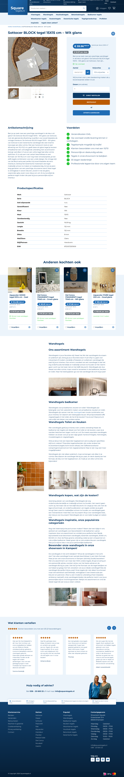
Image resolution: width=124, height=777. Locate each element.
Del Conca (39, 740)
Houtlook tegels (69, 729)
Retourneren (13, 721)
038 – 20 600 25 (97, 748)
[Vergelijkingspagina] (29, 327)
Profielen (103, 19)
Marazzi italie (40, 738)
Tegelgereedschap (89, 19)
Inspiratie (35, 23)
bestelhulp (91, 102)
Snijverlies (97, 68)
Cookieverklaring (14, 726)
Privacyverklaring (14, 729)
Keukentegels (55, 19)
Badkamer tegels (95, 15)
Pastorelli (39, 724)
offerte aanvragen (91, 113)
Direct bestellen (93, 95)
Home (10, 26)
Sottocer (39, 715)
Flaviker (39, 735)
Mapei (38, 718)
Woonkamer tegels (38, 19)
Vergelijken (14, 327)
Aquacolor (39, 729)
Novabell (39, 743)
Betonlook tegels (70, 732)
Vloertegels (35, 15)
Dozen (75, 84)
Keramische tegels (71, 19)
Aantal (75, 68)
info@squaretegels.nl (64, 691)
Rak (37, 726)
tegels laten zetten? (49, 23)
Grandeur (39, 732)
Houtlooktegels (62, 15)
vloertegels (77, 412)
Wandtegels (48, 15)
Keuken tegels (68, 724)
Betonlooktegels (78, 15)
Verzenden (12, 718)
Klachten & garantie (15, 724)
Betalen (11, 715)
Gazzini (38, 746)
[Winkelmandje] (114, 8)
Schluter (39, 721)
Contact (113, 2)
